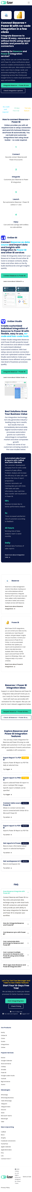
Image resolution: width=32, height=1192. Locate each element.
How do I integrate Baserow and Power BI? (13, 924)
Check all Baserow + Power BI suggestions (17, 717)
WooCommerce (6, 1064)
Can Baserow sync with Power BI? (14, 933)
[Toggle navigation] (28, 2)
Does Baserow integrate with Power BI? (14, 892)
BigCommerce (5, 1081)
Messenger (4, 1119)
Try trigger (6, 769)
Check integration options (13, 91)
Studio (3, 1041)
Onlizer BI (4, 1035)
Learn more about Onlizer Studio (14, 377)
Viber (2, 1121)
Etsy (2, 1153)
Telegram (4, 1104)
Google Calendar (6, 1060)
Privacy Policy (5, 1187)
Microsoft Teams (6, 1116)
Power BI (3, 1072)
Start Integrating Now (16, 1001)
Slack (2, 1113)
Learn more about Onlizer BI (12, 281)
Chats (3, 1038)
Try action (6, 817)
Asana (3, 1084)
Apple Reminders (6, 1150)
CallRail (3, 1132)
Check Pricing (16, 1006)
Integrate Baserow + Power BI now (16, 85)
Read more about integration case (14, 556)
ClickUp (3, 1066)
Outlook (3, 1078)
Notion (3, 1058)
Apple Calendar (6, 1147)
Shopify (3, 1138)
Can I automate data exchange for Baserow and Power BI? (13, 943)
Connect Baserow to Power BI (14, 276)
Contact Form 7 (6, 1159)
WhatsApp (4, 1095)
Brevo (3, 1135)
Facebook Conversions (8, 1141)
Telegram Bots (5, 1107)
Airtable (3, 1069)
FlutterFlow (4, 1144)
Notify (3, 1032)
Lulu (2, 1156)
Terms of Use (27, 1177)
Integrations (5, 1044)
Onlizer (3, 1047)
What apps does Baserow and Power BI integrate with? (14, 966)
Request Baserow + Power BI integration (17, 712)
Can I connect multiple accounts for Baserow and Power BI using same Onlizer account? (13, 955)
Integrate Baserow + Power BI (14, 372)
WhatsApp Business (7, 1098)
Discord (3, 1110)
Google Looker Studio (8, 1075)
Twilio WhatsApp (6, 1101)
